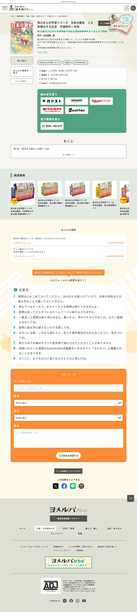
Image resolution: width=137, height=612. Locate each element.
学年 (16, 396)
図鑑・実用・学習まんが (35, 16)
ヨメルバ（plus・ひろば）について (34, 546)
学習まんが (51, 16)
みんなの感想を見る (21, 71)
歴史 (68, 62)
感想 (16, 426)
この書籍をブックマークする (70, 471)
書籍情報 (20, 16)
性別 (16, 411)
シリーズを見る (20, 81)
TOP (12, 16)
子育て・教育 (68, 528)
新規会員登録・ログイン (69, 518)
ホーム (23, 528)
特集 (80, 533)
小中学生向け (81, 62)
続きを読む (42, 51)
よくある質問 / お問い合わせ (80, 546)
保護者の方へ (59, 546)
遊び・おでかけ (115, 528)
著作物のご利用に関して (107, 546)
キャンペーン (57, 533)
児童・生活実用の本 (46, 528)
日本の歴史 (62, 16)
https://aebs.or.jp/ (87, 591)
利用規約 (79, 550)
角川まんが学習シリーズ (50, 62)
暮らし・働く (91, 528)
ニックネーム (22, 381)
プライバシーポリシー (62, 550)
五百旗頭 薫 (49, 35)
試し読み (21, 60)
